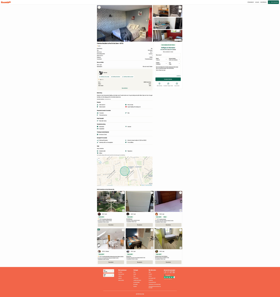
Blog (134, 272)
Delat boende (121, 274)
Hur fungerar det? (152, 278)
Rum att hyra (128, 256)
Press (134, 276)
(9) (102, 79)
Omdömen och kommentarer (155, 284)
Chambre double (162, 219)
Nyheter (135, 286)
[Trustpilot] (169, 279)
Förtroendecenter (152, 282)
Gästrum (120, 278)
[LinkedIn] (174, 272)
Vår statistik (136, 284)
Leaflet (142, 185)
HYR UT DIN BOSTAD (274, 2)
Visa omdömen (125, 88)
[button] (99, 158)
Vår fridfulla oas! (129, 219)
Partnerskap (136, 278)
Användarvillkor (137, 282)
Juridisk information (137, 280)
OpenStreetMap (149, 185)
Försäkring (151, 280)
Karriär (135, 274)
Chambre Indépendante (107, 219)
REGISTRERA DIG (263, 2)
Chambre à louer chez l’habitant (161, 256)
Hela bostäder (121, 280)
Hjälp (150, 272)
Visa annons (110, 224)
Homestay (120, 272)
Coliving (120, 276)
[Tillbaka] (99, 9)
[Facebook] (165, 272)
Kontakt (150, 274)
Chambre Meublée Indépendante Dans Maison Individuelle (113, 256)
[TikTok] (171, 272)
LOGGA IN (257, 2)
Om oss (150, 276)
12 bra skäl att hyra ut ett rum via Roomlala (155, 287)
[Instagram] (168, 272)
